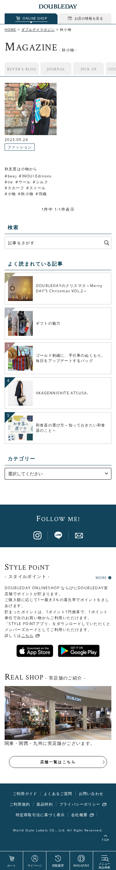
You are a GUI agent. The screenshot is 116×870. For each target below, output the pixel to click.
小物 (12, 193)
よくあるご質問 (58, 793)
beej (12, 176)
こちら (27, 635)
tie (10, 182)
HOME (10, 29)
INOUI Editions (37, 176)
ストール (37, 187)
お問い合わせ (91, 793)
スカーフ (16, 187)
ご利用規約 (20, 804)
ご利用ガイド (25, 793)
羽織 (43, 193)
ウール (25, 182)
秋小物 (27, 193)
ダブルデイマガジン (38, 29)
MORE (101, 577)
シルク (42, 182)
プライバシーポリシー (79, 804)
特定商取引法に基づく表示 (40, 814)
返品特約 (45, 804)
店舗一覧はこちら (58, 761)
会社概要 (79, 815)
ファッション (19, 147)
